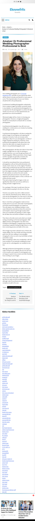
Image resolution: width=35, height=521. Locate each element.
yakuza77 (4, 437)
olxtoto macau (5, 480)
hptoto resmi (5, 432)
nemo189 (4, 379)
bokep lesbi (5, 358)
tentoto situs (5, 466)
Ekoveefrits (17, 9)
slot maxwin (5, 474)
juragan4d (4, 377)
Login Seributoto (6, 350)
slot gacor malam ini (7, 459)
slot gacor (4, 385)
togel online (5, 333)
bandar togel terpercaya (8, 461)
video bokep (5, 319)
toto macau (5, 371)
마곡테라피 (5, 352)
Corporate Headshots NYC (14, 287)
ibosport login (5, 445)
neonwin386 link (6, 414)
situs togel (4, 482)
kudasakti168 (5, 331)
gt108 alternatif (6, 317)
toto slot (4, 457)
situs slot (4, 492)
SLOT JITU (4, 465)
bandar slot (5, 348)
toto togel (4, 472)
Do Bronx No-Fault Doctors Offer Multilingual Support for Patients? (8, 510)
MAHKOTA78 (5, 375)
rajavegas (4, 424)
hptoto (4, 478)
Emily (5, 49)
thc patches (5, 435)
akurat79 (4, 416)
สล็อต (3, 360)
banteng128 (5, 451)
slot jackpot (11, 393)
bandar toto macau (7, 412)
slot (3, 369)
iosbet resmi (5, 321)
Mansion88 (5, 325)
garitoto (4, 323)
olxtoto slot (5, 383)
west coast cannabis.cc (7, 327)
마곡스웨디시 (6, 447)
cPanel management (7, 340)
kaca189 (4, 455)
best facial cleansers (7, 428)
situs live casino (6, 422)
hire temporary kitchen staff (9, 490)
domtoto (4, 344)
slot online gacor (6, 373)
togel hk (4, 342)
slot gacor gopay (6, 362)
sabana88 (4, 397)
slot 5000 (4, 354)
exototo (4, 336)
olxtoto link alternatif (7, 356)
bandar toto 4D (6, 334)
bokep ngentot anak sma (8, 329)
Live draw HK (5, 408)
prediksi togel (5, 338)
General (5, 37)
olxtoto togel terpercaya (8, 430)
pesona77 (4, 441)
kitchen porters (6, 468)
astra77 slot (5, 463)
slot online (4, 433)
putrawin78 (5, 402)
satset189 (4, 381)
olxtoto (4, 391)
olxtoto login (5, 395)
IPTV (3, 449)
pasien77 (4, 399)
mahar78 (4, 400)
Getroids (4, 410)
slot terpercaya (5, 367)
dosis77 (4, 439)
